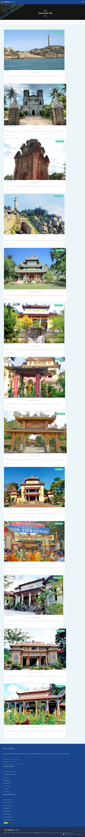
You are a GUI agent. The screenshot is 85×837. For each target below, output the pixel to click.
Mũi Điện (7, 70)
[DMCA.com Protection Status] (8, 823)
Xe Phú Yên (5, 788)
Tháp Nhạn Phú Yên (10, 180)
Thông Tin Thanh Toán (8, 819)
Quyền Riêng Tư (6, 808)
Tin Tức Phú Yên (6, 791)
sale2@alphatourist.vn (11, 761)
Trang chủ (5, 22)
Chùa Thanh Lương (10, 290)
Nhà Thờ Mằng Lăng (10, 126)
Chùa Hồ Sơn (8, 398)
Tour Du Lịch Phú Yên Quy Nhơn (9, 771)
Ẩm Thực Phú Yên (7, 786)
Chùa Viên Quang (9, 562)
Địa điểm (10, 22)
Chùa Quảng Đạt (9, 670)
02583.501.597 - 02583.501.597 (15, 764)
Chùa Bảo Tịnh (9, 508)
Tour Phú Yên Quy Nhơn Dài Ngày (10, 774)
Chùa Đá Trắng (9, 344)
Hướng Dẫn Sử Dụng (7, 811)
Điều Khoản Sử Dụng (7, 799)
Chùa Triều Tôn (9, 615)
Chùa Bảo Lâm (9, 454)
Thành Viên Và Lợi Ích (7, 802)
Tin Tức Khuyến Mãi (7, 817)
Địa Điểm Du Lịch (6, 780)
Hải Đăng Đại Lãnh (10, 234)
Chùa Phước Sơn (9, 725)
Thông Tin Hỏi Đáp (7, 805)
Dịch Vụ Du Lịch (6, 777)
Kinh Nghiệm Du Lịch (7, 783)
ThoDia (9, 2)
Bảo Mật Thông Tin (7, 814)
